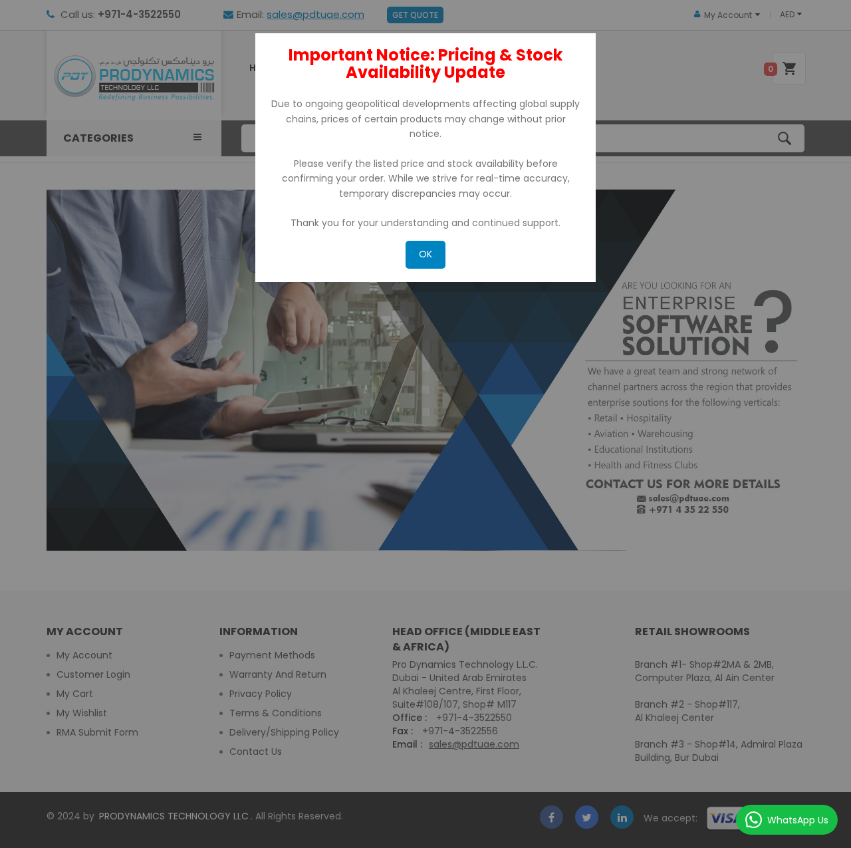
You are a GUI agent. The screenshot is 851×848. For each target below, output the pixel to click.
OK (425, 254)
